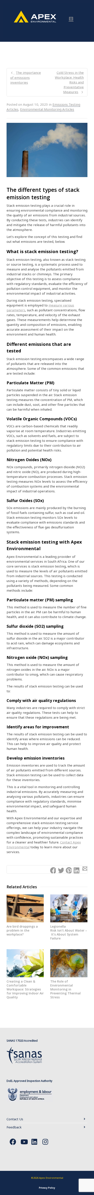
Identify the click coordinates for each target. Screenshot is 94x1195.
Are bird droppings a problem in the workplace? (22, 930)
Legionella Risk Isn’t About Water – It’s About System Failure (68, 932)
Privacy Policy (47, 1187)
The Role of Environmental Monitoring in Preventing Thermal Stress (65, 989)
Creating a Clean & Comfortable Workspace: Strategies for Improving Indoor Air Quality (25, 989)
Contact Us (15, 1119)
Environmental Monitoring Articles (47, 109)
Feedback (14, 1127)
